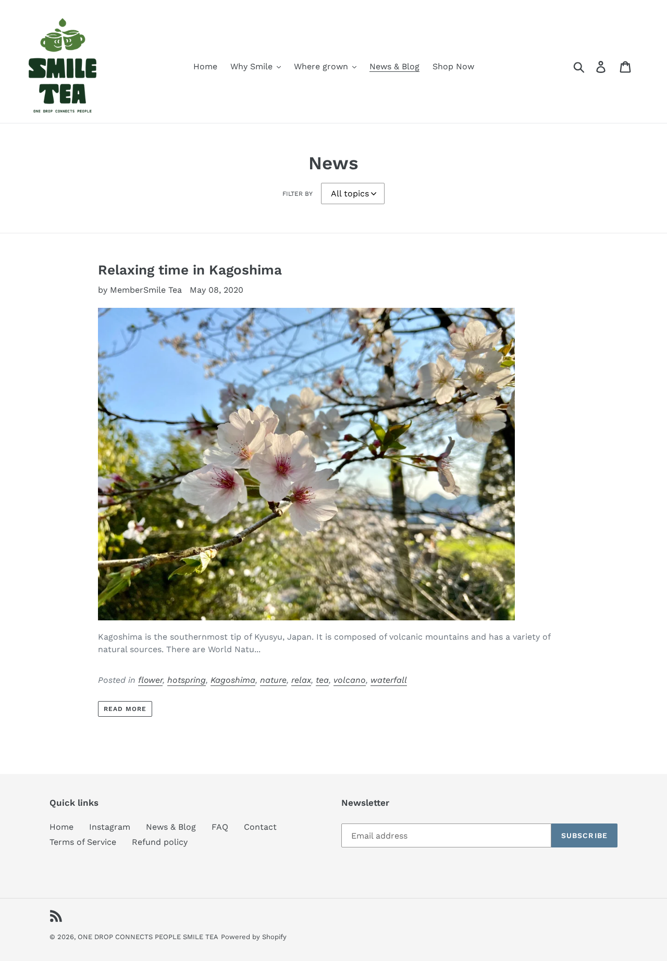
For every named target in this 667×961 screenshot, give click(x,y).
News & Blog (171, 827)
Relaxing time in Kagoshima (190, 270)
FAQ (220, 827)
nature (273, 680)
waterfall (388, 680)
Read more (125, 709)
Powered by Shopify (254, 937)
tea (322, 680)
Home (61, 827)
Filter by (297, 193)
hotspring (186, 680)
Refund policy (160, 842)
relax (301, 680)
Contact (260, 827)
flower (150, 680)
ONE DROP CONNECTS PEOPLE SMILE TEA (148, 937)
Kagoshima (233, 680)
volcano (350, 680)
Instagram (109, 827)
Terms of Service (83, 842)
